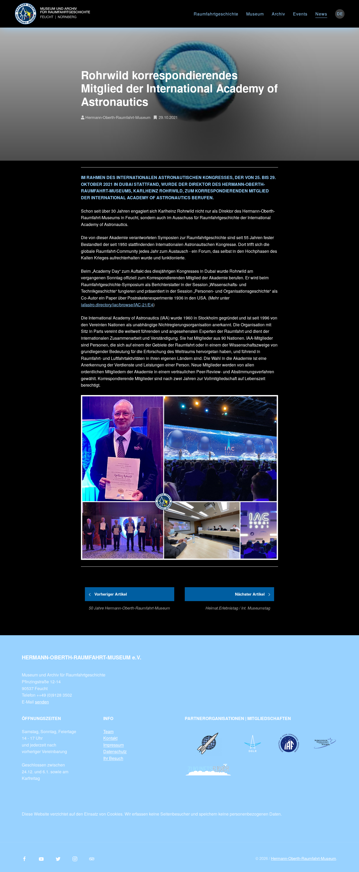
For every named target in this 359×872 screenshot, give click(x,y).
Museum (255, 14)
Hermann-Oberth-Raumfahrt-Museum (303, 858)
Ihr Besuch (113, 758)
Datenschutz (115, 751)
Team (108, 731)
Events (300, 14)
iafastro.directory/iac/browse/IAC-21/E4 (117, 305)
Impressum (113, 745)
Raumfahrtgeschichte (216, 14)
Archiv (278, 14)
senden (42, 702)
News (321, 14)
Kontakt (110, 738)
